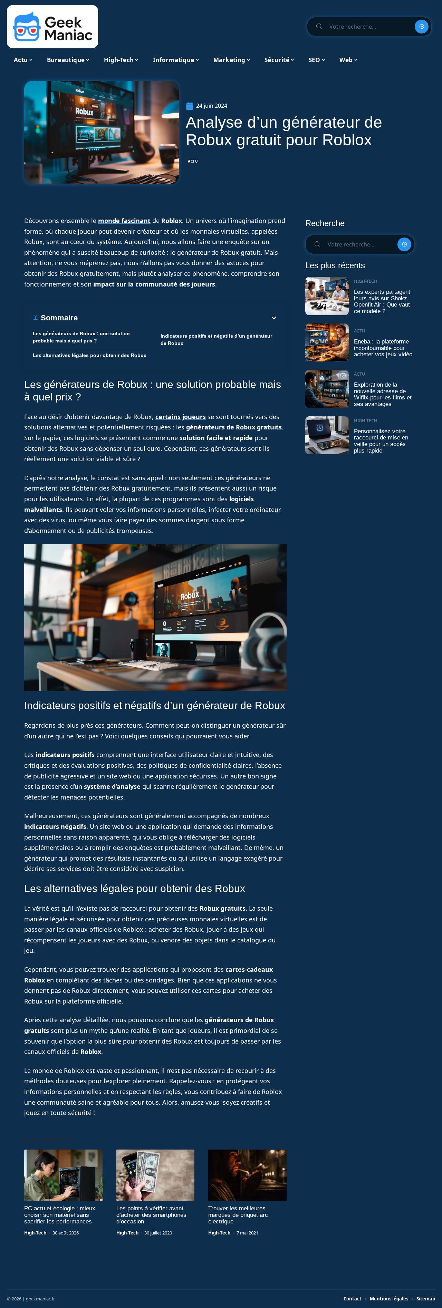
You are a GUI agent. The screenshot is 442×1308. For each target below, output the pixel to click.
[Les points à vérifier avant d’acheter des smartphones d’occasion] (155, 1175)
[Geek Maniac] (52, 26)
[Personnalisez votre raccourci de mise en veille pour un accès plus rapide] (327, 435)
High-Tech (35, 1233)
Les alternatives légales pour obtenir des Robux (89, 355)
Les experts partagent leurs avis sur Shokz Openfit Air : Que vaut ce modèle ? (382, 301)
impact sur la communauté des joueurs (154, 284)
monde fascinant (124, 220)
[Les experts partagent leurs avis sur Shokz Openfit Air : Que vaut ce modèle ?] (327, 296)
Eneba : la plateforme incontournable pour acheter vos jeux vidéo (383, 348)
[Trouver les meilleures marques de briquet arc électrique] (247, 1175)
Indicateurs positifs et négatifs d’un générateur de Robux (216, 339)
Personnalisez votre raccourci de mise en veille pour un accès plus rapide (381, 441)
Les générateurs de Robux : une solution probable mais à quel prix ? (81, 337)
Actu (193, 161)
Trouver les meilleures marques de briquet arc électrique (238, 1215)
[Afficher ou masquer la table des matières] (178, 318)
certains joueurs (180, 417)
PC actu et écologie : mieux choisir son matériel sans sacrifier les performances (59, 1215)
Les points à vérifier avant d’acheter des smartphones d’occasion (151, 1215)
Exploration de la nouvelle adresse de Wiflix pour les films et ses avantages (383, 394)
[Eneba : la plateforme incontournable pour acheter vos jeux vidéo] (327, 342)
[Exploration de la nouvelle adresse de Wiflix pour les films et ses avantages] (327, 389)
